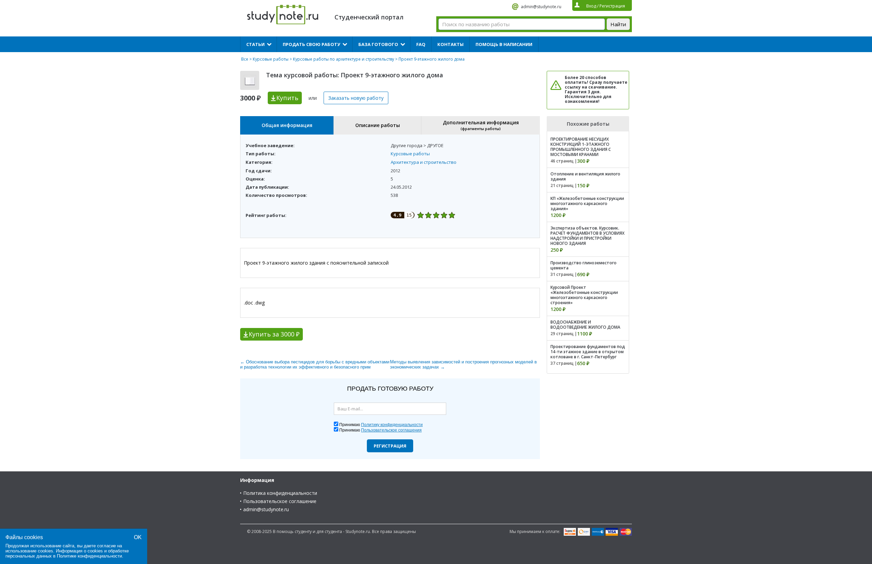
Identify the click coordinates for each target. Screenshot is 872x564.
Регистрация (390, 446)
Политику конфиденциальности (392, 424)
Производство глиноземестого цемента (583, 265)
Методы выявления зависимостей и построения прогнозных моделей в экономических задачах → (463, 364)
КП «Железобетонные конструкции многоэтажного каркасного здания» (587, 203)
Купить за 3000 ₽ (274, 334)
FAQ (420, 44)
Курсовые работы (271, 59)
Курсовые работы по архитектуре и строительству (343, 59)
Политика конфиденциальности (280, 493)
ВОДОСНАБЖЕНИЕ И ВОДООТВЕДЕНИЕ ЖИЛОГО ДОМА (585, 324)
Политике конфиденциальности (89, 556)
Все (244, 59)
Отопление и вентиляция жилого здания (585, 176)
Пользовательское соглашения (391, 430)
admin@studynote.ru (541, 7)
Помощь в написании (504, 44)
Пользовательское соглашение (279, 501)
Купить (287, 98)
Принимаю (381, 424)
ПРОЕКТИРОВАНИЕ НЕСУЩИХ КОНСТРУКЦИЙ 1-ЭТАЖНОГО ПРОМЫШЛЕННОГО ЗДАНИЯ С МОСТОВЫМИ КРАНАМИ (580, 146)
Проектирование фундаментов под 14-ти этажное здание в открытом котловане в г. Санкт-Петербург (587, 352)
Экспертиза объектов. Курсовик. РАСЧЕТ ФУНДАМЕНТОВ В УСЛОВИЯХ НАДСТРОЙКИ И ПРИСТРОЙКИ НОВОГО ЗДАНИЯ (587, 235)
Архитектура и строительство (423, 162)
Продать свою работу (311, 44)
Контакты (450, 44)
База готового (378, 44)
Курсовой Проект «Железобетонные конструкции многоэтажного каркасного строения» (584, 295)
